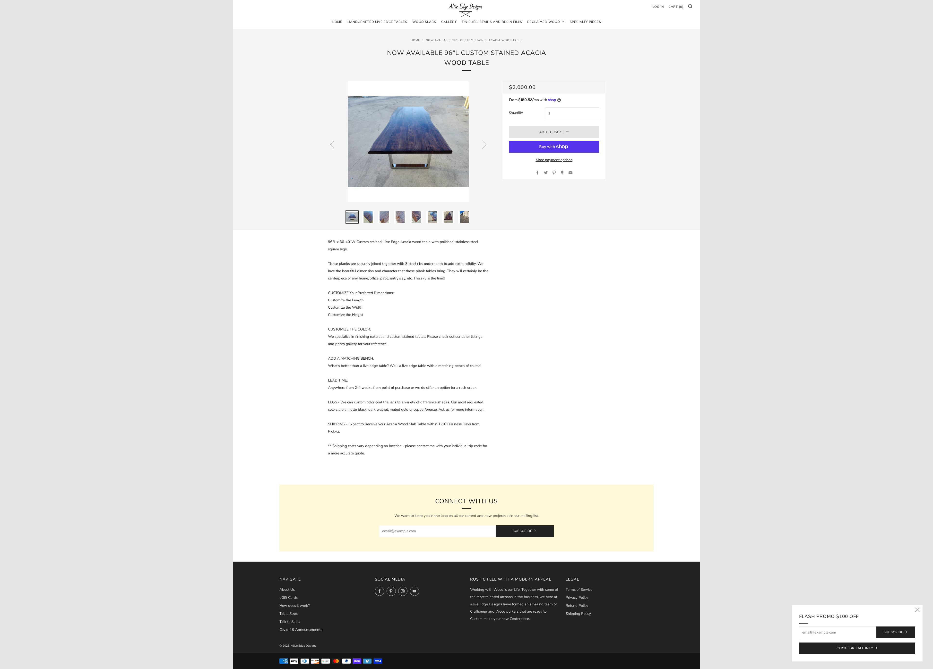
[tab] (352, 217)
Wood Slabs (424, 22)
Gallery (449, 22)
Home (337, 22)
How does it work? (294, 605)
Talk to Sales (289, 621)
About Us (287, 589)
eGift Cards (288, 597)
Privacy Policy (577, 597)
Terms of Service (579, 589)
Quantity (516, 112)
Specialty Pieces (585, 22)
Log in (658, 7)
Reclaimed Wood (543, 22)
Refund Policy (577, 605)
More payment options (554, 159)
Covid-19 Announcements (300, 629)
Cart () (675, 7)
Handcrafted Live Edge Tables (377, 22)
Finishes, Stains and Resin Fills (492, 22)
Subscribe (522, 531)
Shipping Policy (578, 613)
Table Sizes (288, 613)
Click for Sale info (855, 648)
